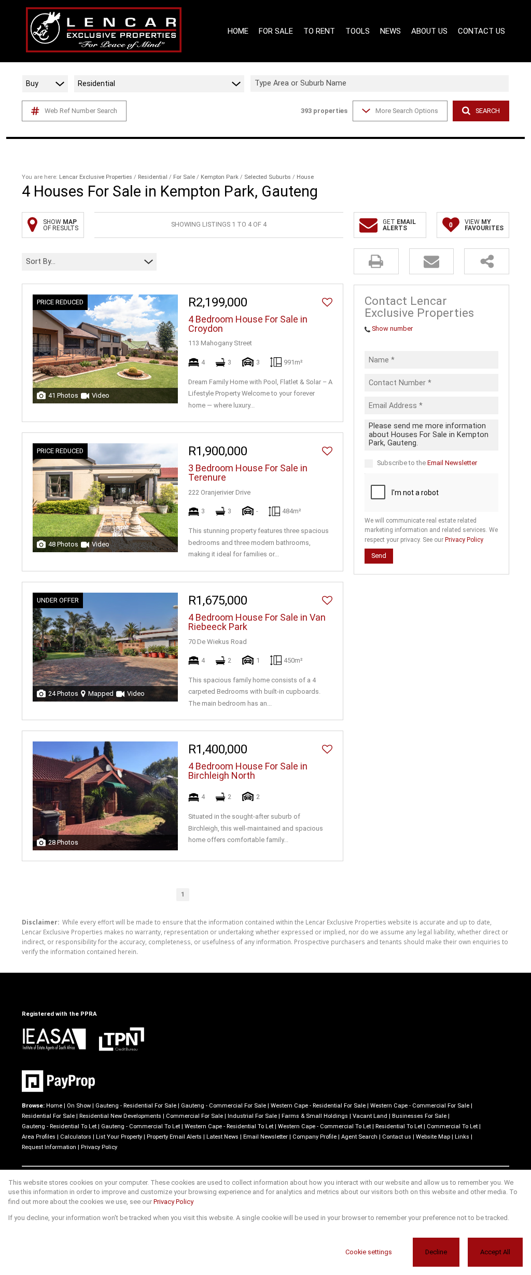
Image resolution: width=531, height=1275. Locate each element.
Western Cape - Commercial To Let (324, 1126)
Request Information (49, 1147)
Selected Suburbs (267, 177)
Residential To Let (398, 1126)
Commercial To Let (452, 1126)
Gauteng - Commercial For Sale (223, 1105)
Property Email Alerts (174, 1136)
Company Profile (314, 1136)
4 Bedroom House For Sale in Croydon (248, 324)
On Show (79, 1105)
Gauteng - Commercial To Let (140, 1126)
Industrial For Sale (252, 1116)
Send (378, 555)
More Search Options (406, 111)
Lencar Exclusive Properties (95, 177)
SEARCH (488, 111)
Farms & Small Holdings (315, 1116)
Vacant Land (370, 1116)
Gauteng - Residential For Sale (135, 1105)
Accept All (495, 1252)
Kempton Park (220, 177)
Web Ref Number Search (81, 111)
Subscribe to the (427, 463)
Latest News (222, 1136)
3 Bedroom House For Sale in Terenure (248, 473)
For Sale (184, 177)
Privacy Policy (464, 539)
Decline (436, 1252)
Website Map (433, 1136)
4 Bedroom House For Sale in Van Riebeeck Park (257, 622)
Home (54, 1105)
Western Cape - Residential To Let (229, 1126)
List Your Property (119, 1136)
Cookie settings (368, 1252)
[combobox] (381, 83)
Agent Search (359, 1136)
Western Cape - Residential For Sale (318, 1105)
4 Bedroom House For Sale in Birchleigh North (248, 771)
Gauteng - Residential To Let (59, 1126)
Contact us (396, 1136)
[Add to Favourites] (327, 302)
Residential (152, 177)
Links (462, 1136)
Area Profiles (38, 1136)
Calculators (75, 1136)
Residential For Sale (48, 1116)
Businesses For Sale (419, 1116)
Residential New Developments (120, 1116)
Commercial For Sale (194, 1116)
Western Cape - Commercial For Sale (419, 1105)
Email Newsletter (452, 463)
